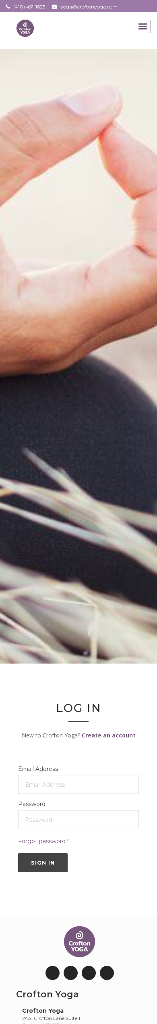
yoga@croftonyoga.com (89, 7)
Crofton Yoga (47, 994)
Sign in (43, 862)
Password (31, 804)
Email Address (38, 769)
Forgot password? (43, 841)
